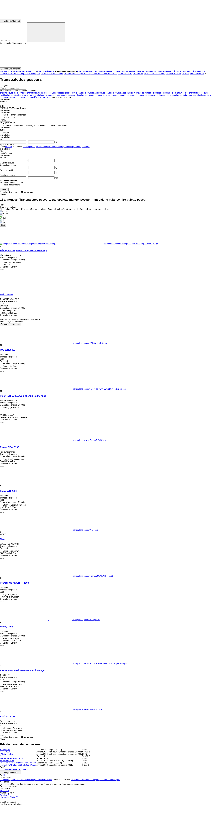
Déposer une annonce (10, 324)
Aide (18, 769)
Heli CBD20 (6, 294)
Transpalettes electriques (29, 74)
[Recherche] (46, 32)
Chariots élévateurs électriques (134, 71)
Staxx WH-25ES (8, 491)
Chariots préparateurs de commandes (149, 74)
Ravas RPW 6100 (9, 447)
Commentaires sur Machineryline (85, 780)
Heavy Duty (6, 626)
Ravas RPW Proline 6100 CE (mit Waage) (22, 670)
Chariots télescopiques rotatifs (77, 74)
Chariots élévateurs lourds (52, 74)
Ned (5, 775)
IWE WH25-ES (8, 350)
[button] (105, 55)
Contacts (24, 769)
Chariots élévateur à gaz (195, 71)
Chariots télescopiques (87, 71)
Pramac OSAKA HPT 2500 (14, 583)
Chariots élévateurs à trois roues (171, 71)
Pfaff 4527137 (7, 716)
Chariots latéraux (125, 74)
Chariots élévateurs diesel (109, 71)
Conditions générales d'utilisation (14, 780)
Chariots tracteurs (173, 74)
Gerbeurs (152, 71)
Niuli (2, 539)
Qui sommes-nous (8, 769)
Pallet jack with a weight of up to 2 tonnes (23, 396)
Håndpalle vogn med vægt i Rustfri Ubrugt (23, 250)
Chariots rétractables (9, 74)
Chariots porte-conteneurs (193, 74)
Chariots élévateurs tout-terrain (103, 74)
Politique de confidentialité (40, 780)
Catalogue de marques (110, 780)
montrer (4, 190)
